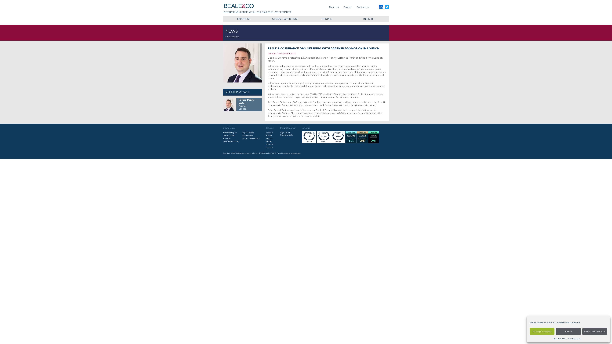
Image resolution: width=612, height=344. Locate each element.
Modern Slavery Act (250, 138)
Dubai (269, 141)
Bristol (269, 135)
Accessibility (247, 135)
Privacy (226, 138)
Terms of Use (228, 135)
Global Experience (285, 19)
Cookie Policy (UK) (231, 141)
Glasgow (269, 144)
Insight (368, 19)
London (269, 133)
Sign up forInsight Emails (286, 134)
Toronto (269, 147)
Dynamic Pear (296, 153)
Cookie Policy (560, 338)
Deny (568, 331)
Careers (347, 7)
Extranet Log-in (230, 133)
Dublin (269, 138)
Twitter (387, 7)
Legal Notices (248, 133)
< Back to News (232, 37)
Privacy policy (574, 338)
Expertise (243, 19)
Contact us (362, 7)
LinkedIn (381, 7)
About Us (334, 7)
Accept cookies (542, 331)
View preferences (594, 331)
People (327, 19)
